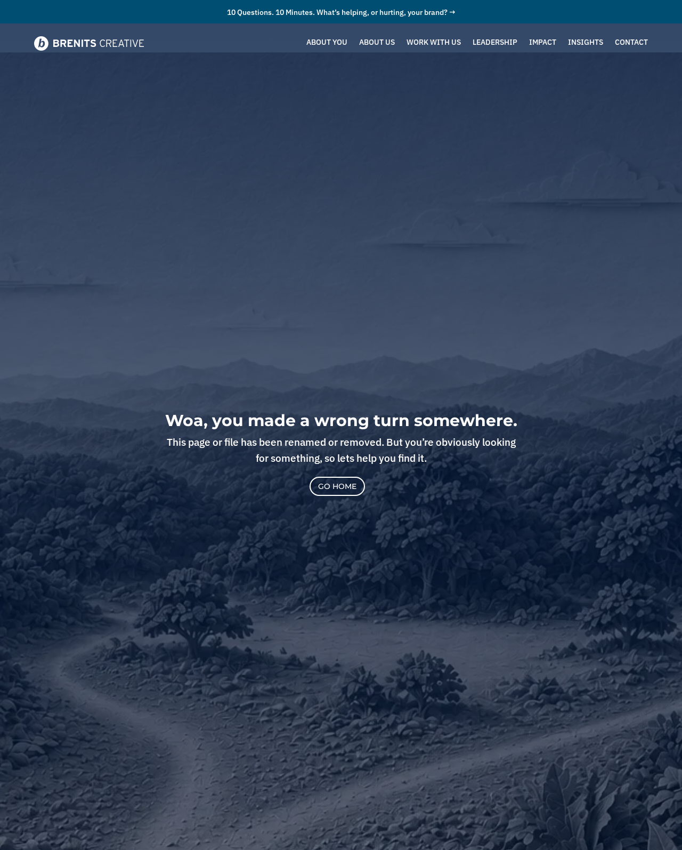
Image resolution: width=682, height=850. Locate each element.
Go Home (337, 486)
